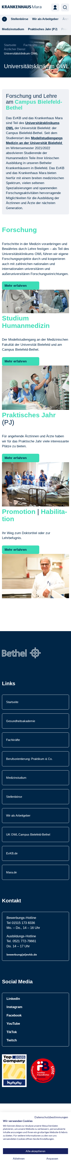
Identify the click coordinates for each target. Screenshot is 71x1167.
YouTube (13, 1023)
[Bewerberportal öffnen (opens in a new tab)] (55, 7)
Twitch (12, 1040)
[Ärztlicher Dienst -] (4, 19)
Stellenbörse (14, 796)
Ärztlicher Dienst (14, 49)
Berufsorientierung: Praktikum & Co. (29, 758)
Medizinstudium (16, 777)
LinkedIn (13, 999)
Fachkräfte (30, 45)
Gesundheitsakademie (20, 721)
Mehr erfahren (16, 286)
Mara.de (11, 872)
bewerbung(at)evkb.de (22, 954)
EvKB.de (12, 853)
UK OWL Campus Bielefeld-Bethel (28, 834)
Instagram (14, 1007)
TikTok (12, 1032)
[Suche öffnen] (65, 7)
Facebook (14, 1015)
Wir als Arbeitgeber (18, 815)
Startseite (10, 45)
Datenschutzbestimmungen (51, 1117)
